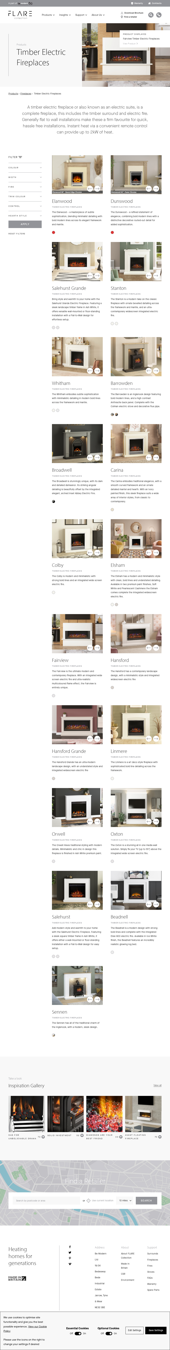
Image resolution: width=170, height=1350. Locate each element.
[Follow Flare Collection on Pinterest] (70, 1258)
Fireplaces (25, 93)
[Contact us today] (159, 15)
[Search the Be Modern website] (151, 15)
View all (158, 1085)
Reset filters (16, 233)
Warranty (138, 3)
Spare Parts (153, 1290)
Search (146, 1200)
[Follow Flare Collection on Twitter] (70, 1252)
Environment (127, 1280)
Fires (149, 1265)
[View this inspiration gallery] (26, 1114)
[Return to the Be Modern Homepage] (20, 15)
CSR (123, 1273)
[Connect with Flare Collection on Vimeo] (70, 1264)
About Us (97, 15)
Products (47, 15)
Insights (63, 15)
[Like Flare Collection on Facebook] (70, 1247)
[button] (90, 189)
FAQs (150, 1277)
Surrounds (152, 1253)
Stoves (150, 1271)
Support (79, 15)
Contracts (157, 3)
